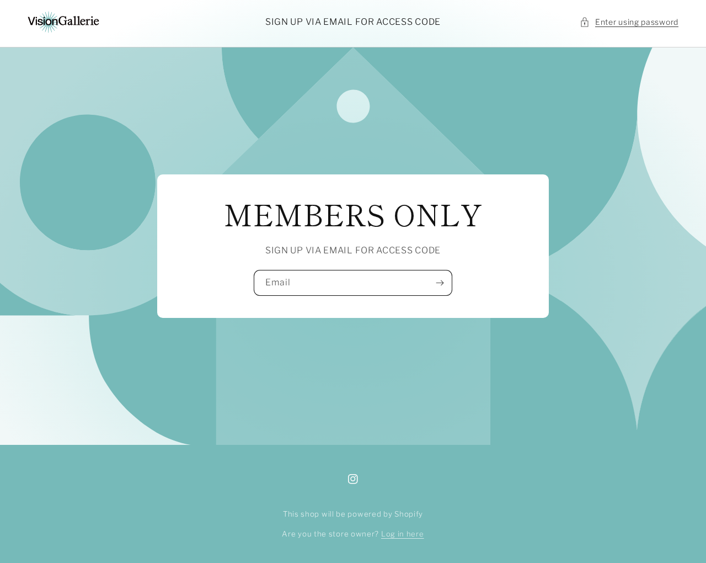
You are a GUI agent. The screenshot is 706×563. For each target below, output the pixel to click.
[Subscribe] (439, 283)
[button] (629, 22)
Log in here (402, 533)
